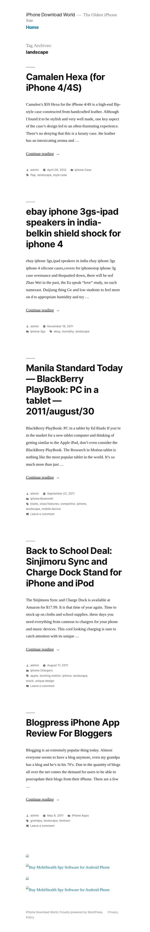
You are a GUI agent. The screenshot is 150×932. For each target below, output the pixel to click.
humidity (68, 331)
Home (32, 27)
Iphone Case (83, 170)
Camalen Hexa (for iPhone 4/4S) (65, 82)
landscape (44, 175)
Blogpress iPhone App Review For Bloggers (72, 728)
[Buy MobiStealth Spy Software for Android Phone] (68, 867)
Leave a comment (42, 514)
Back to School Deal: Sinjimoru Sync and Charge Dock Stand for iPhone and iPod (74, 567)
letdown (64, 820)
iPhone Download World (50, 14)
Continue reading (43, 153)
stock (29, 681)
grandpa (36, 820)
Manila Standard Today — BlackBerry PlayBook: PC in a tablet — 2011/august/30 (74, 389)
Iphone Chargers (41, 670)
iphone (81, 503)
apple (34, 675)
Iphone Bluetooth (41, 498)
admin (34, 170)
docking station (50, 675)
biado (34, 503)
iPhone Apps (80, 815)
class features (49, 503)
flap (33, 175)
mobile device (51, 509)
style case (60, 175)
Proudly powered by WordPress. (81, 912)
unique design (44, 681)
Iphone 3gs (37, 331)
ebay (57, 331)
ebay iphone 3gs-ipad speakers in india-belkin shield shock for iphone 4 (73, 227)
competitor (67, 503)
